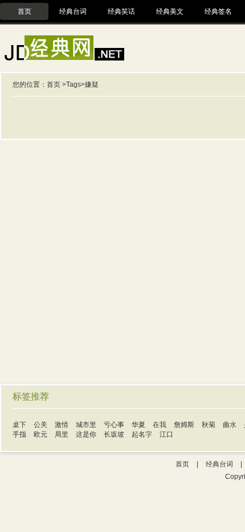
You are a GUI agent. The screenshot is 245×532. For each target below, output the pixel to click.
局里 (61, 434)
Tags (73, 84)
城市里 (86, 425)
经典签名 (218, 11)
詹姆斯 (184, 425)
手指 (19, 434)
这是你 (86, 434)
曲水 (229, 425)
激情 (61, 425)
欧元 (40, 434)
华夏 (138, 425)
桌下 (19, 425)
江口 (166, 434)
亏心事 (114, 425)
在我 (159, 425)
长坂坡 (114, 434)
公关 (40, 425)
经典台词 (73, 11)
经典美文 (169, 11)
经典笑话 (121, 11)
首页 (24, 11)
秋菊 (208, 425)
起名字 (142, 434)
